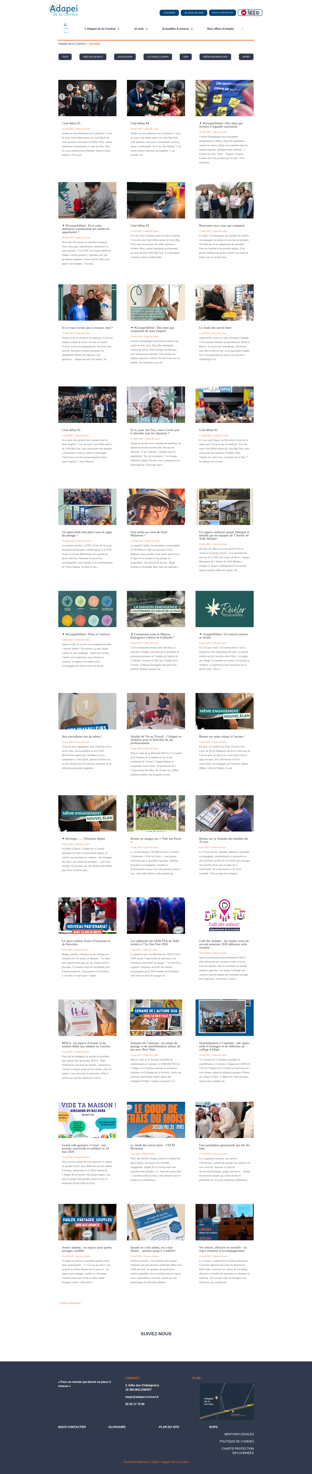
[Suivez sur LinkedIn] (164, 1344)
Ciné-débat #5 (71, 123)
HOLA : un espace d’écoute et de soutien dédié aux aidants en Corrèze (86, 1044)
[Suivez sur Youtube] (148, 1344)
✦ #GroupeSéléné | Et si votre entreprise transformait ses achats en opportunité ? (85, 229)
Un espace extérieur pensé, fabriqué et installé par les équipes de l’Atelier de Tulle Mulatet (224, 535)
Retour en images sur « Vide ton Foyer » (156, 840)
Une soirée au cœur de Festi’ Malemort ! (149, 533)
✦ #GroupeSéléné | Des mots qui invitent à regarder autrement (221, 124)
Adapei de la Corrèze (72, 43)
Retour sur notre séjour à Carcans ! (222, 736)
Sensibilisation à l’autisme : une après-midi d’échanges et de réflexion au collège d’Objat (224, 1046)
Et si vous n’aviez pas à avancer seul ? (87, 327)
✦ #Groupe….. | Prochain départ (83, 838)
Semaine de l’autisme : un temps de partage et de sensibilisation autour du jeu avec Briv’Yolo (155, 1046)
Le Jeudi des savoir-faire (215, 327)
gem (185, 57)
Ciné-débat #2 (71, 430)
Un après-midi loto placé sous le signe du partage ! (87, 533)
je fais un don (194, 13)
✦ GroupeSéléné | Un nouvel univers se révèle (223, 635)
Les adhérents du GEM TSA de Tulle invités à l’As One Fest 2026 (155, 942)
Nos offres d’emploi (220, 28)
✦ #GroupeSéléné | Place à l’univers (86, 634)
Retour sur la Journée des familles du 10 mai (223, 840)
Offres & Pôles (148, 1154)
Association (125, 57)
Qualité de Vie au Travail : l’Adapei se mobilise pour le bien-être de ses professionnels (156, 740)
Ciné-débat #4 (140, 123)
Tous (65, 57)
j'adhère (169, 13)
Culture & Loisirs (157, 57)
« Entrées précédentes (69, 1303)
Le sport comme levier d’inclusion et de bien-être (86, 942)
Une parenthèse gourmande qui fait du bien (224, 1146)
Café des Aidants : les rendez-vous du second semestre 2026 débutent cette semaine (224, 944)
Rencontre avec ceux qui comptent (221, 225)
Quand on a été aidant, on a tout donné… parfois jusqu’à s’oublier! (153, 1249)
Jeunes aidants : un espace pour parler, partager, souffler (87, 1249)
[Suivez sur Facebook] (132, 1344)
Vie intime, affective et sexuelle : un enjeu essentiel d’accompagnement (223, 1249)
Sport (246, 57)
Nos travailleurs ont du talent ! (82, 736)
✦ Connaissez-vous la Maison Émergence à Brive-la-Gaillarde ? (153, 635)
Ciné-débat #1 (208, 430)
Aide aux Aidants (93, 57)
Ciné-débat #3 (140, 225)
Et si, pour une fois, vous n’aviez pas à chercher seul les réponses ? (155, 431)
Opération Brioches (215, 57)
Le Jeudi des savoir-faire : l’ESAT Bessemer (153, 1146)
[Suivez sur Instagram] (180, 1344)
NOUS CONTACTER (222, 13)
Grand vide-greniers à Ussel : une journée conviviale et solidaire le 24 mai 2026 (85, 1148)
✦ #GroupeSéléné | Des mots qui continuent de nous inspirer (152, 329)
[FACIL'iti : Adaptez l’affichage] (250, 12)
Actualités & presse (175, 28)
